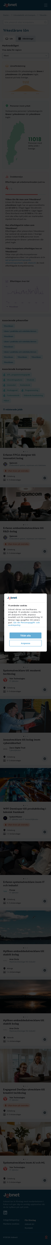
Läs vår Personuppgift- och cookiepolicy (24, 623)
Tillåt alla (25, 635)
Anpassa (25, 643)
